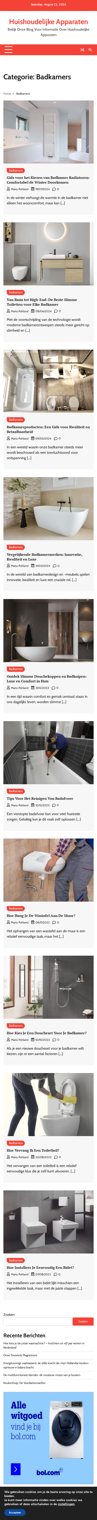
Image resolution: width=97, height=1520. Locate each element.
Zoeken (9, 1315)
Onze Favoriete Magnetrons (20, 1355)
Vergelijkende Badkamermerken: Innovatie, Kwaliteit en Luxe (44, 557)
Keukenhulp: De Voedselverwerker (24, 1383)
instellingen (66, 1504)
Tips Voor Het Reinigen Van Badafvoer (40, 798)
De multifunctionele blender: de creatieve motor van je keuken (41, 1375)
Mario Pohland (19, 189)
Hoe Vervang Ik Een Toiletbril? (33, 1150)
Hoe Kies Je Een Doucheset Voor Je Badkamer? (47, 1032)
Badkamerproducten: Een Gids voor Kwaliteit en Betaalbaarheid (48, 429)
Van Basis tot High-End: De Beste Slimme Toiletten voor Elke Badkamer (42, 302)
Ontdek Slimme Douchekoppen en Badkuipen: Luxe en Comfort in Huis (46, 679)
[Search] (90, 49)
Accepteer (15, 1512)
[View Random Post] (82, 49)
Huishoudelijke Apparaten (48, 21)
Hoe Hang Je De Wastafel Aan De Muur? (41, 915)
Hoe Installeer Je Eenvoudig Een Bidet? (40, 1267)
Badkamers (16, 170)
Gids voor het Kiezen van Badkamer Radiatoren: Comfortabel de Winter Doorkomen (48, 180)
